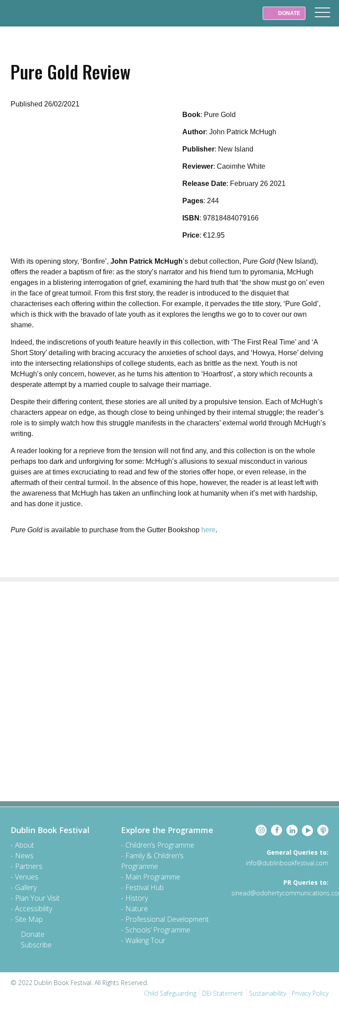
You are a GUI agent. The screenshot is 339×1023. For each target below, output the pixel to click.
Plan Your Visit (37, 898)
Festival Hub (144, 887)
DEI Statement (222, 993)
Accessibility (33, 908)
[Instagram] (261, 830)
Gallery (26, 887)
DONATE (288, 13)
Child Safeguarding (170, 993)
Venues (26, 877)
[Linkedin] (292, 830)
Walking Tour (145, 940)
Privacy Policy (310, 993)
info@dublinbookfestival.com (287, 863)
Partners (28, 866)
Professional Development (167, 919)
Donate (33, 934)
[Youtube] (307, 830)
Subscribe (36, 945)
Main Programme (152, 877)
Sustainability (267, 993)
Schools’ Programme (157, 930)
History (136, 898)
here (208, 530)
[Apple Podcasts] (322, 830)
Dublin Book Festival (26, 19)
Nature (136, 908)
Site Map (29, 919)
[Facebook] (276, 830)
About (24, 845)
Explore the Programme (167, 830)
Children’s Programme (159, 845)
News (24, 855)
